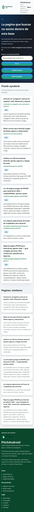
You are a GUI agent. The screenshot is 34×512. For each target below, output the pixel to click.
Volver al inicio (17, 70)
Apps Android (7, 474)
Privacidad (6, 500)
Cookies (5, 503)
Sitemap (5, 507)
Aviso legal (6, 498)
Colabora (6, 505)
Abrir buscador (17, 76)
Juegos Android (8, 477)
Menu (29, 7)
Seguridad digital (8, 479)
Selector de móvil (8, 486)
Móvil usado (7, 488)
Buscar (17, 63)
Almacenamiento (8, 491)
